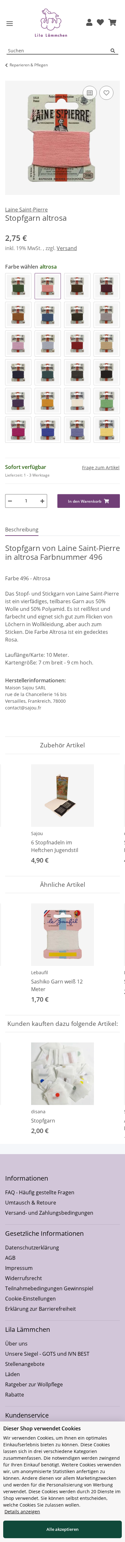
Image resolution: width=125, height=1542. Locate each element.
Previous (16, 815)
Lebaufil (39, 972)
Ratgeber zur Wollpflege (34, 1384)
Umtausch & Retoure (30, 1202)
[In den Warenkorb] (10, 77)
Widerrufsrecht (23, 1278)
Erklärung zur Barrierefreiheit (40, 1308)
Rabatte (14, 1394)
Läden (12, 1374)
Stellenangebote (25, 1364)
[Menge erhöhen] (42, 501)
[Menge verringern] (9, 501)
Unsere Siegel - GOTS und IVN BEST (47, 1353)
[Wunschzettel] (100, 23)
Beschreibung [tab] (21, 529)
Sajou (37, 833)
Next (109, 815)
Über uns (16, 1343)
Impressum (19, 1267)
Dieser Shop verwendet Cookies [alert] (42, 1428)
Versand (67, 248)
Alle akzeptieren (62, 1529)
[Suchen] (114, 51)
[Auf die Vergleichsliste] (90, 93)
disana (38, 1111)
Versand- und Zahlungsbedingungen (49, 1212)
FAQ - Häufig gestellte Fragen (39, 1192)
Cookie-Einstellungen (30, 1298)
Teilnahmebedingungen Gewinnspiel (49, 1288)
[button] (89, 23)
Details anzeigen (22, 1512)
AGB (10, 1257)
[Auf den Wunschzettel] (106, 93)
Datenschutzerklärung (32, 1247)
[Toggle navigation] (9, 24)
